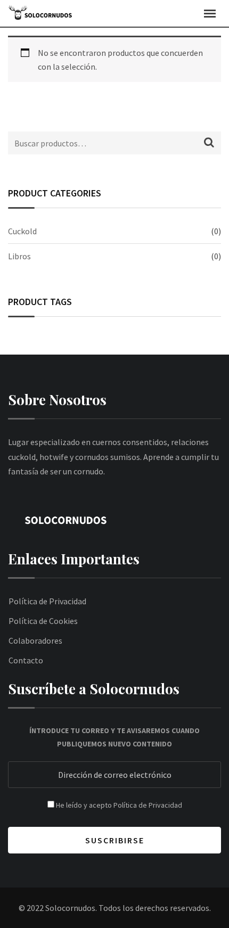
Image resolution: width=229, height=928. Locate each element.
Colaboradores (35, 640)
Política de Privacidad (47, 601)
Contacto (26, 660)
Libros (19, 256)
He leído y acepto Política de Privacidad (119, 805)
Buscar (209, 144)
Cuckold (22, 231)
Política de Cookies (43, 620)
